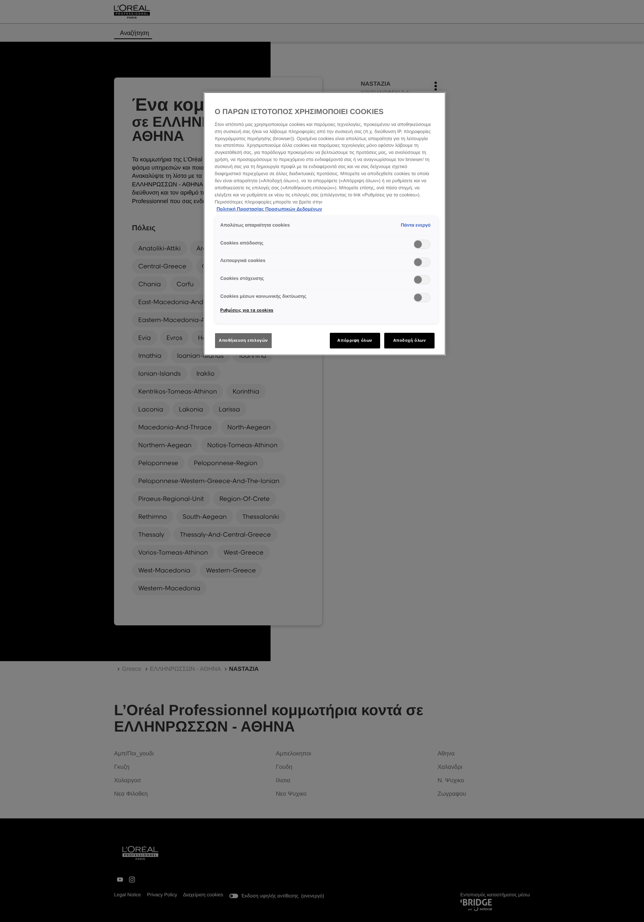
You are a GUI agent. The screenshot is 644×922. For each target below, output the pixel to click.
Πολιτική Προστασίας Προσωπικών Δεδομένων (269, 209)
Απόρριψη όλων (354, 340)
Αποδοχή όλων (409, 340)
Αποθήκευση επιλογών (243, 340)
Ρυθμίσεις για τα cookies (247, 310)
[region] (324, 224)
